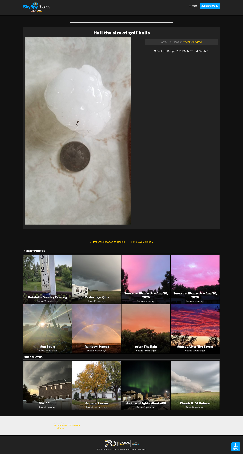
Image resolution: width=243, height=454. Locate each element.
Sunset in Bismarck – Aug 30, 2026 (146, 295)
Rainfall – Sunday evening (47, 297)
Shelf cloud (47, 403)
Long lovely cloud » (142, 242)
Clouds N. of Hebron (195, 403)
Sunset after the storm (195, 346)
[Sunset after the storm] (195, 329)
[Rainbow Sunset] (96, 329)
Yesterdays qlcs (97, 297)
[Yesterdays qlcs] (96, 279)
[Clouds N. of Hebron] (195, 385)
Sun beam (47, 346)
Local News (59, 428)
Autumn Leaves (97, 403)
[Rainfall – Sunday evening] (47, 279)
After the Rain (146, 346)
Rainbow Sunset (97, 346)
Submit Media (211, 6)
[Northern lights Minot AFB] (145, 385)
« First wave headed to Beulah (107, 242)
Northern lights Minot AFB (146, 403)
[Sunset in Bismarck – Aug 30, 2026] (145, 279)
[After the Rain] (145, 329)
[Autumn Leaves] (96, 385)
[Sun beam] (47, 329)
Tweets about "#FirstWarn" (67, 425)
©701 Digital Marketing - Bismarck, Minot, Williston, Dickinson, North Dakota (121, 449)
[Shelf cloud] (47, 385)
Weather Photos (192, 42)
